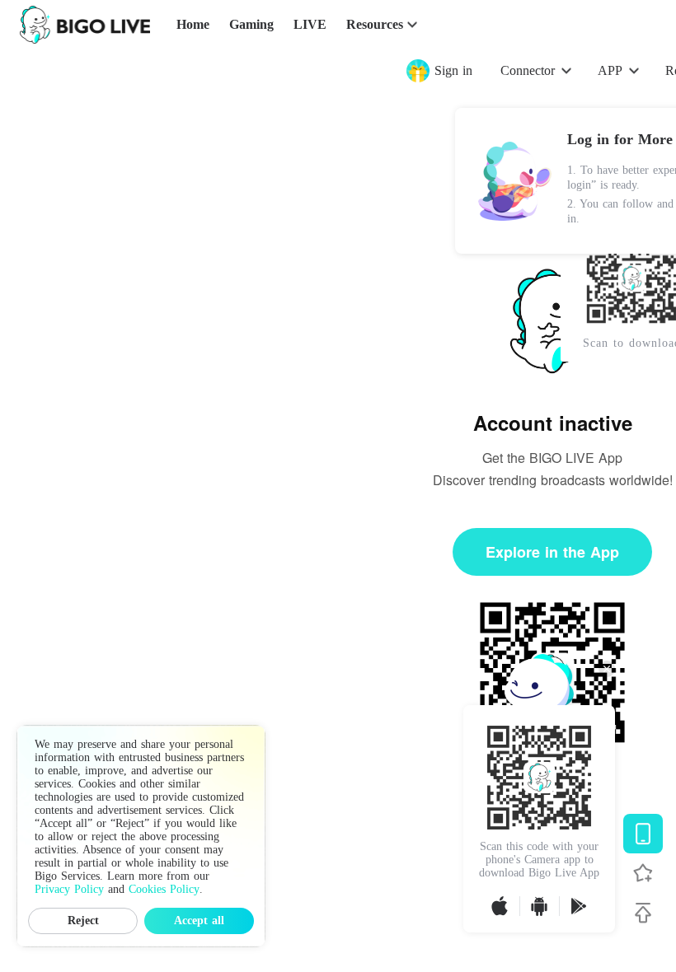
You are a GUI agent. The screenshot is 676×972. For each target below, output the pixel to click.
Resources (374, 24)
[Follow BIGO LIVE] (643, 873)
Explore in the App (552, 552)
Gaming (251, 24)
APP (610, 70)
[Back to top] (643, 912)
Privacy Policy (69, 889)
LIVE (309, 24)
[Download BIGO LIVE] (643, 833)
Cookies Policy (164, 889)
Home (192, 24)
